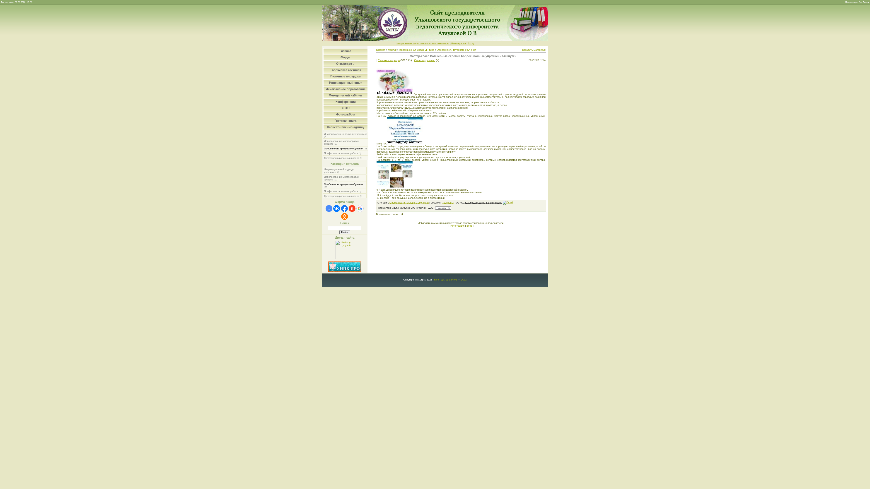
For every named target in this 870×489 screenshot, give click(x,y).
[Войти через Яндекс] (352, 208)
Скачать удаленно (424, 60)
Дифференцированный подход (341, 158)
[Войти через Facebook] (344, 208)
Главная (380, 49)
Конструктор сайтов (445, 279)
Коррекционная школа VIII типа (416, 49)
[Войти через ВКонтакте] (336, 208)
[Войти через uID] (329, 208)
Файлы (392, 49)
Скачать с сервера (389, 60)
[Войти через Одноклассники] (344, 216)
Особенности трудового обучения (343, 148)
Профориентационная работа (341, 153)
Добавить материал (533, 49)
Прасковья (448, 202)
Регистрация (458, 43)
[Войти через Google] (360, 208)
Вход (471, 43)
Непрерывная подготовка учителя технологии (422, 43)
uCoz (464, 279)
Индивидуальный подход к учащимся (345, 134)
